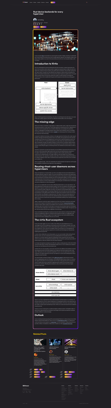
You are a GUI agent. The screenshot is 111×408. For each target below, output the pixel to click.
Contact (24, 403)
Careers (86, 388)
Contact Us (86, 389)
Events (81, 392)
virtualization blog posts (67, 323)
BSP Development (64, 390)
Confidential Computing (70, 392)
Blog (30, 392)
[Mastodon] (29, 391)
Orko (43, 55)
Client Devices (77, 389)
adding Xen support (58, 257)
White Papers (82, 389)
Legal (26, 403)
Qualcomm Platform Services (64, 394)
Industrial (76, 387)
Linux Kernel (37, 374)
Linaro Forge (70, 387)
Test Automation (68, 376)
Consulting (63, 387)
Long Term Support (63, 392)
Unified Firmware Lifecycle (70, 390)
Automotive (76, 388)
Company (47, 2)
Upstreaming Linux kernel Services (64, 389)
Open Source (37, 376)
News (27, 392)
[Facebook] (24, 391)
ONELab (69, 388)
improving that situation (69, 203)
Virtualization (63, 399)
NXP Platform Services (63, 396)
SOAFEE (55, 131)
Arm (41, 369)
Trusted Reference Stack (62, 320)
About (86, 387)
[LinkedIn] (26, 391)
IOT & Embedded (68, 374)
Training (81, 393)
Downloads (81, 387)
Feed (24, 392)
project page (53, 322)
